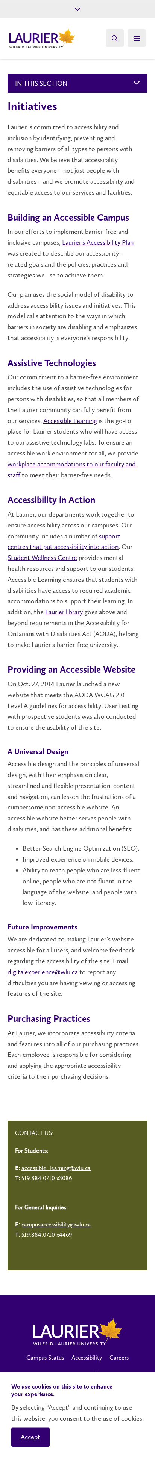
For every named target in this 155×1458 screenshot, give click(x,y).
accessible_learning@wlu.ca (56, 1167)
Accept (30, 1437)
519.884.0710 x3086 (46, 1178)
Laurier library (64, 612)
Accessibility (86, 1357)
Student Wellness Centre (42, 557)
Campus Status (45, 1357)
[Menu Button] (137, 38)
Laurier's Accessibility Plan (98, 242)
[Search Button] (115, 38)
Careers (119, 1357)
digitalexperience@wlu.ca (43, 972)
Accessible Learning (70, 421)
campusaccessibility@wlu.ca (56, 1224)
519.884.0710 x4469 (46, 1234)
